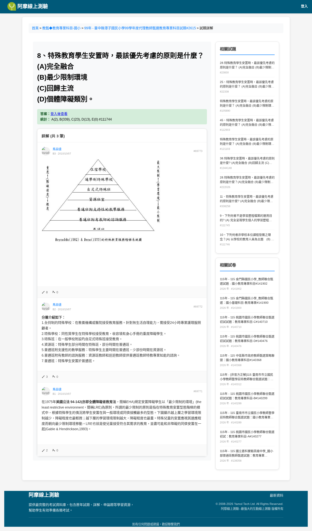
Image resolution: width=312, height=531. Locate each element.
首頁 (35, 28)
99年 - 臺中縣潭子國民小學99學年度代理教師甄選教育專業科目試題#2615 (140, 28)
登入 (304, 6)
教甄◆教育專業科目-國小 (61, 28)
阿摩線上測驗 (32, 6)
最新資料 (276, 495)
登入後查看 (59, 114)
